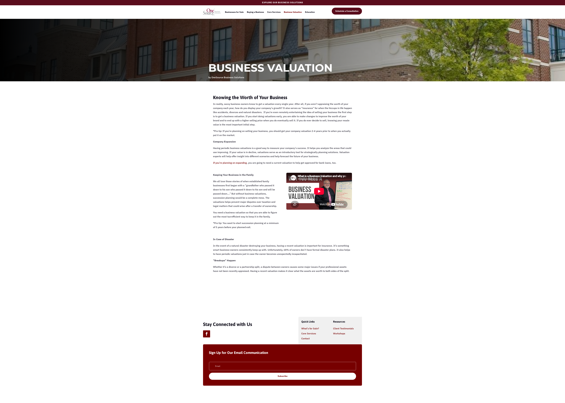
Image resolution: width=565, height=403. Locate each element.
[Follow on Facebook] (206, 333)
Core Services (274, 12)
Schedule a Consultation (346, 11)
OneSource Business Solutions (227, 77)
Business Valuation (293, 12)
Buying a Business (255, 12)
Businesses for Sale (234, 12)
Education (310, 12)
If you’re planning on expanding (230, 162)
